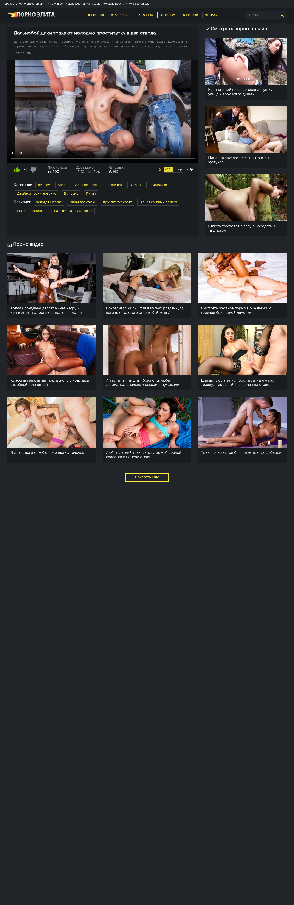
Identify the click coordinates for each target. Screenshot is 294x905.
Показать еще (147, 477)
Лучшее (168, 15)
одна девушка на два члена (71, 211)
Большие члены (86, 185)
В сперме (71, 193)
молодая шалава (49, 202)
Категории (120, 15)
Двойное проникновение (36, 193)
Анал (62, 185)
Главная (95, 15)
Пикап (91, 193)
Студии (212, 15)
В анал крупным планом (158, 202)
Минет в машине (30, 211)
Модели (190, 15)
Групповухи (158, 185)
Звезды (135, 185)
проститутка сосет (117, 202)
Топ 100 (145, 15)
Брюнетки (114, 185)
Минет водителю (82, 202)
